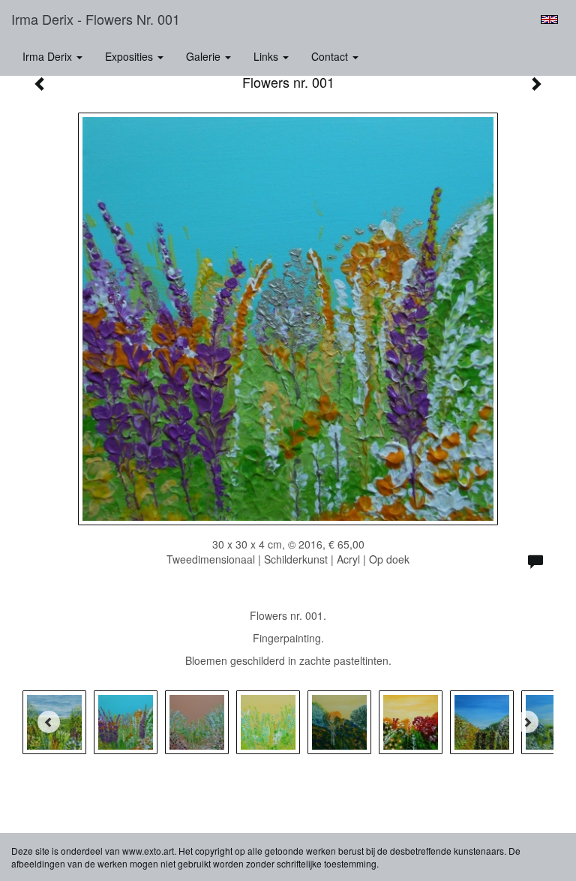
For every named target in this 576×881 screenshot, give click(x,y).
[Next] (527, 722)
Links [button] (267, 56)
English (549, 19)
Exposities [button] (130, 56)
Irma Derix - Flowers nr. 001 (95, 19)
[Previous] (49, 722)
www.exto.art (148, 850)
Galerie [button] (205, 56)
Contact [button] (331, 56)
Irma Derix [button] (48, 56)
